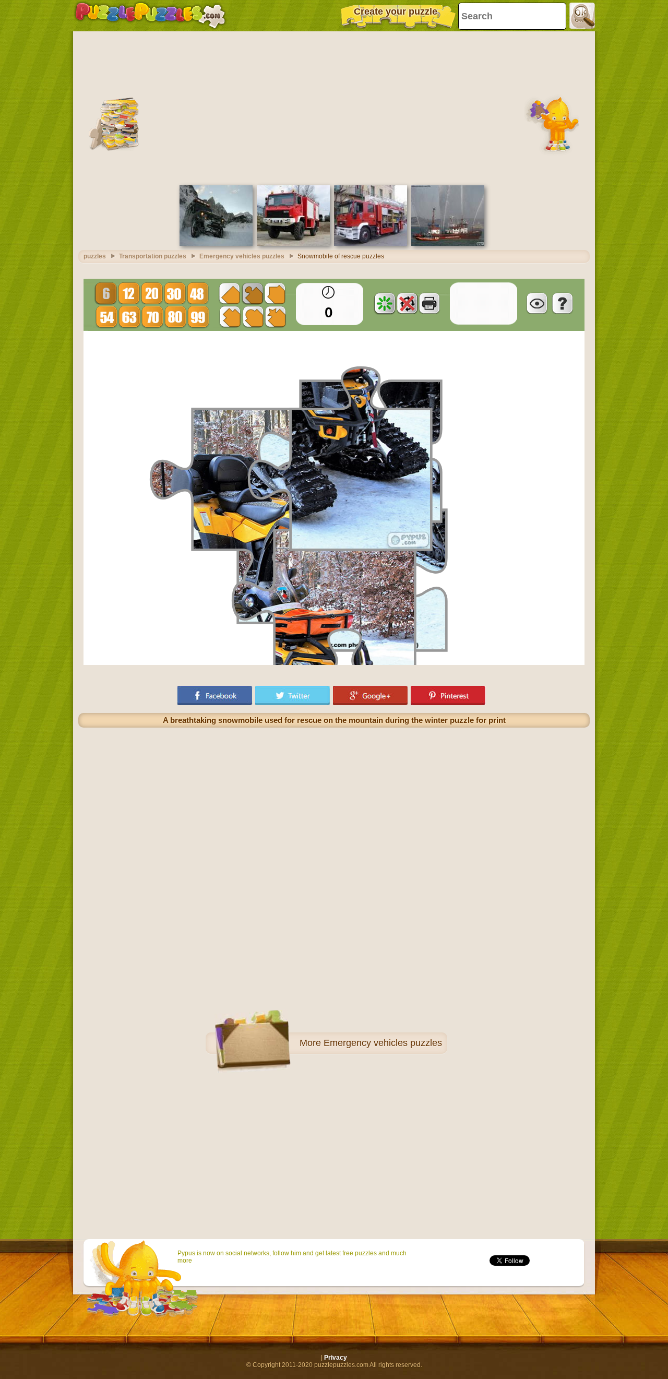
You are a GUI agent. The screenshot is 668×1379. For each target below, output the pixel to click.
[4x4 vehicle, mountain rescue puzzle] (216, 243)
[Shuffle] (384, 303)
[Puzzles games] (150, 15)
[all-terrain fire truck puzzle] (293, 243)
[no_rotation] (407, 303)
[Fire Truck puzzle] (370, 243)
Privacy (335, 1357)
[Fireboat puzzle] (447, 243)
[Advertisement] (334, 107)
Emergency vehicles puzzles (383, 1043)
